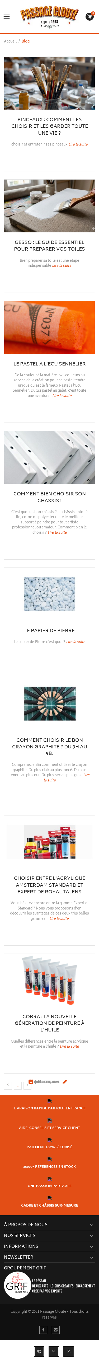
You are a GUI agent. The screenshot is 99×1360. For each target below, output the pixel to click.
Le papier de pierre (49, 631)
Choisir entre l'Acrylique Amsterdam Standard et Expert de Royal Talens (49, 885)
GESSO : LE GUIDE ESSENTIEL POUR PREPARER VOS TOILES (49, 246)
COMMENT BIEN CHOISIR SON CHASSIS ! (49, 497)
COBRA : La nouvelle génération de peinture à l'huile (49, 1024)
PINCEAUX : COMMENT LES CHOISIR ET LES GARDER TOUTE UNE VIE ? (49, 127)
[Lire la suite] (49, 83)
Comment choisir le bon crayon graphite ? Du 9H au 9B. (49, 747)
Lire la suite (78, 145)
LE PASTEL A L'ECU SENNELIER (49, 364)
